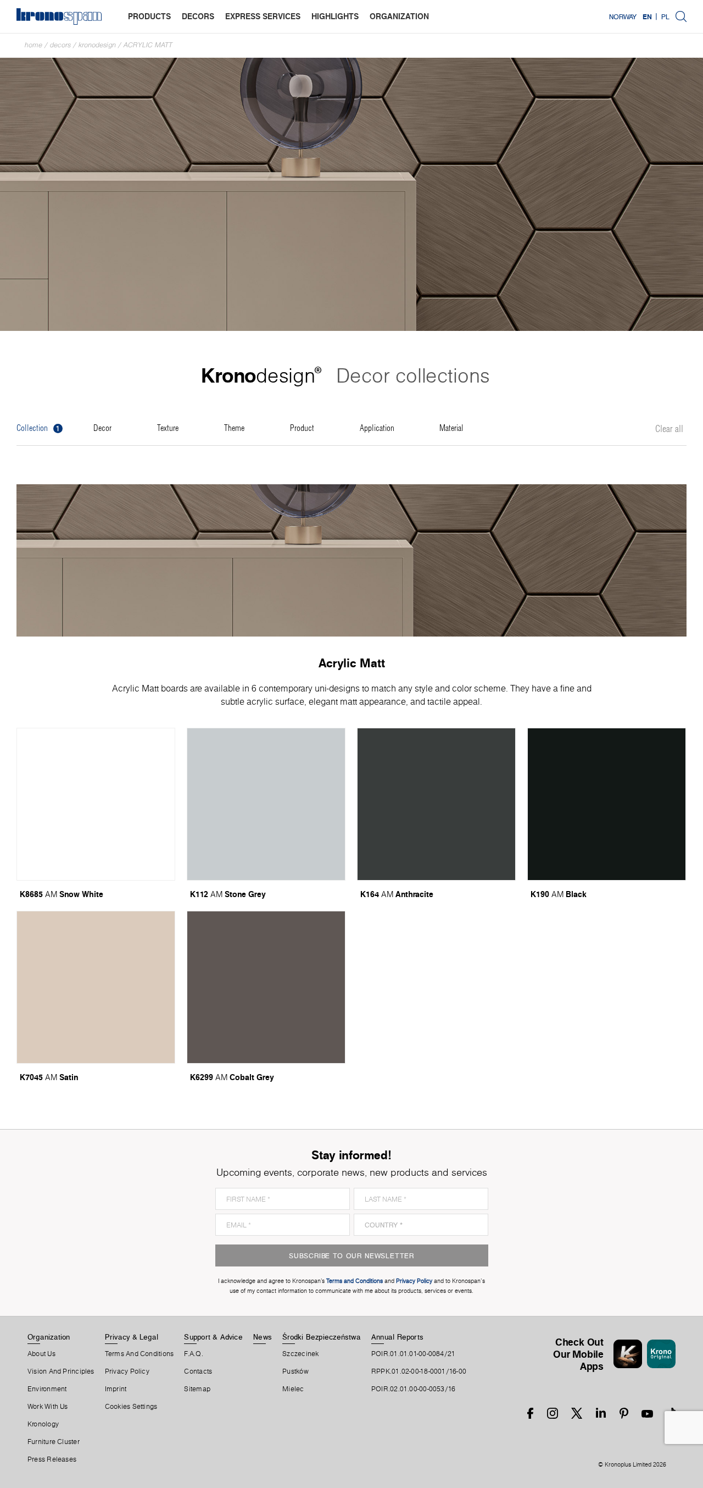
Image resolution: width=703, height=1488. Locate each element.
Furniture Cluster (53, 1441)
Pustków (295, 1371)
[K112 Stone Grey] (266, 804)
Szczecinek (300, 1353)
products (149, 16)
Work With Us (47, 1406)
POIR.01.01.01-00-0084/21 (413, 1353)
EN (647, 16)
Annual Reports (397, 1336)
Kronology (43, 1424)
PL (665, 16)
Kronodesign (97, 44)
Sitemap (197, 1389)
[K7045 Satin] (95, 987)
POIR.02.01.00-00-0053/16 (413, 1389)
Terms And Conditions (139, 1353)
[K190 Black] (606, 804)
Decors (60, 44)
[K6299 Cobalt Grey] (266, 987)
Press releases (51, 1459)
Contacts (198, 1371)
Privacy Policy (127, 1371)
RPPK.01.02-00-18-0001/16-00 (418, 1371)
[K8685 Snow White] (95, 804)
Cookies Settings (131, 1406)
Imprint (116, 1389)
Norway (623, 16)
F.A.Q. (193, 1353)
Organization (48, 1336)
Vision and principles (60, 1371)
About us (41, 1353)
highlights (335, 16)
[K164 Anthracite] (436, 804)
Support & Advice (213, 1336)
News (262, 1336)
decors (198, 16)
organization (399, 16)
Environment (46, 1389)
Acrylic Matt (148, 44)
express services (262, 16)
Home (33, 44)
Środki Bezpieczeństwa (321, 1336)
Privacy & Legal (131, 1336)
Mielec (293, 1389)
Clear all (669, 429)
